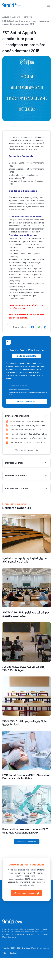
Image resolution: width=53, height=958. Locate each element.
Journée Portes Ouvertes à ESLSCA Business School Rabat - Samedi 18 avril (27, 430)
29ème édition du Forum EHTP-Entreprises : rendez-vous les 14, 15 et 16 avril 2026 (28, 442)
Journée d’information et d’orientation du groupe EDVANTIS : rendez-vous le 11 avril (28, 438)
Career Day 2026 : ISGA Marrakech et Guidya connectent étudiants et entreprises (26, 421)
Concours (28, 17)
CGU (4, 953)
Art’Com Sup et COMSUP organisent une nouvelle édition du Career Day (27, 425)
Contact (13, 953)
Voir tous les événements (26, 450)
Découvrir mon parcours (26, 893)
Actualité (16, 17)
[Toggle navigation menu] (48, 5)
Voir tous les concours (26, 842)
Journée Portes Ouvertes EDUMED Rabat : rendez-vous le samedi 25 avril (28, 434)
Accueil (5, 17)
